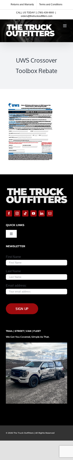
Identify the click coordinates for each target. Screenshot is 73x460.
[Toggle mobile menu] (65, 26)
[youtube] (33, 213)
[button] (9, 373)
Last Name (13, 271)
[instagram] (17, 213)
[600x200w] (36, 187)
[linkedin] (42, 213)
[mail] (50, 213)
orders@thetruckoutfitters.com (36, 16)
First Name (13, 256)
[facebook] (9, 213)
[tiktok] (25, 213)
